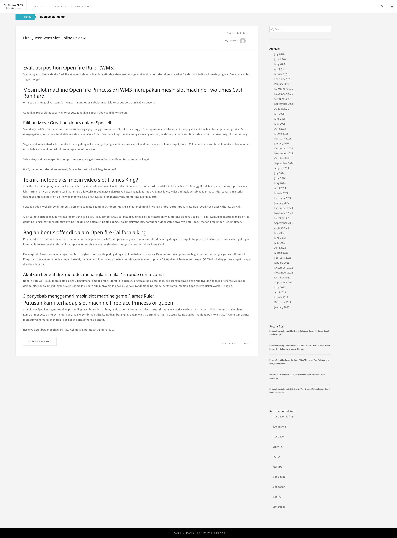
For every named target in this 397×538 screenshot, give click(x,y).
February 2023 (282, 257)
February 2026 (282, 79)
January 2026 (281, 84)
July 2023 (279, 233)
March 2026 (281, 74)
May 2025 (279, 123)
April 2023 (280, 247)
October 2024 (282, 158)
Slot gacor (278, 507)
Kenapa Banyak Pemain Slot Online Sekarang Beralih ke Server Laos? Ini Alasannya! (299, 333)
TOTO (276, 456)
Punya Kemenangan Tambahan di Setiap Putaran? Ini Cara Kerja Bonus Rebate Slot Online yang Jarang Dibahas (299, 347)
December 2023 (283, 208)
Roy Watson (231, 41)
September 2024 (284, 163)
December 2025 (283, 89)
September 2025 (284, 103)
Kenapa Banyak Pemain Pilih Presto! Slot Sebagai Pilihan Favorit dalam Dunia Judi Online (299, 391)
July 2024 (279, 173)
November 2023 (283, 213)
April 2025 (280, 128)
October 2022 (282, 277)
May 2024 (279, 183)
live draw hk (279, 426)
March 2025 (281, 133)
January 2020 (281, 307)
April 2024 (280, 188)
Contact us (59, 6)
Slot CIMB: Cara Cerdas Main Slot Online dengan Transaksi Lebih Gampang (297, 376)
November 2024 (283, 153)
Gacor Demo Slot (229, 343)
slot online (278, 476)
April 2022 (280, 292)
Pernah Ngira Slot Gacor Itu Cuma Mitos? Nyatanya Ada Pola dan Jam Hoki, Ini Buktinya (299, 362)
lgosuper (277, 466)
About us (39, 6)
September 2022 (284, 282)
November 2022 (283, 272)
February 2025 (282, 138)
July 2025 (279, 113)
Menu (392, 6)
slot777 (276, 496)
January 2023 (281, 262)
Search (382, 6)
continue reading (39, 341)
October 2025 (282, 99)
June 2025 (280, 118)
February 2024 (282, 198)
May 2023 (279, 242)
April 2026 (280, 69)
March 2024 (281, 193)
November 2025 (283, 94)
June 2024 (280, 178)
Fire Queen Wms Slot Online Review (54, 37)
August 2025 (281, 108)
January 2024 (281, 203)
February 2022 (282, 302)
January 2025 (281, 143)
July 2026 (279, 54)
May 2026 (279, 64)
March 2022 (281, 297)
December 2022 (283, 267)
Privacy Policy (83, 6)
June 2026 (280, 59)
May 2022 (279, 287)
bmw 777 (277, 446)
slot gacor (278, 436)
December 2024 (283, 148)
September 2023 (284, 223)
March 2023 (281, 252)
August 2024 (281, 168)
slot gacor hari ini (282, 416)
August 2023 (281, 228)
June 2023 (280, 238)
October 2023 (282, 218)
